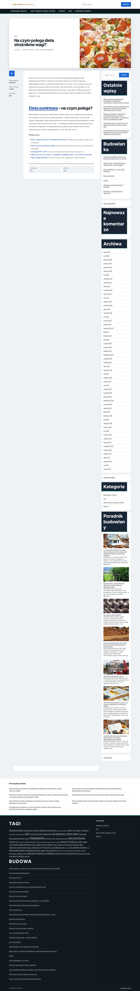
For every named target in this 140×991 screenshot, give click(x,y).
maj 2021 (106, 332)
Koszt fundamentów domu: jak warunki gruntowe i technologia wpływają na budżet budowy (115, 644)
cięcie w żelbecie (82, 830)
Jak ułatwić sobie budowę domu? (113, 676)
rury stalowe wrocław (77, 847)
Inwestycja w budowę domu (17, 919)
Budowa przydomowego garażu (18, 896)
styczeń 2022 (107, 320)
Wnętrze (62, 11)
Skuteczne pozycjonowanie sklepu (43, 145)
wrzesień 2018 (107, 404)
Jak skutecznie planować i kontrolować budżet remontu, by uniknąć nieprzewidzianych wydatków (115, 737)
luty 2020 (106, 339)
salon (88, 847)
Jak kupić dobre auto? (39, 151)
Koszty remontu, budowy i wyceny (43, 11)
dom (27, 833)
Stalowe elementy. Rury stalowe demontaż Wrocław (24, 946)
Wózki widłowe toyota (15, 910)
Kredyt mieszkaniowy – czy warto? (19, 960)
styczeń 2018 (107, 434)
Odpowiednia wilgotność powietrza (19, 882)
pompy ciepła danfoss (21, 845)
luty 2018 (106, 431)
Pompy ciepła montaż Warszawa (63, 845)
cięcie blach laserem (62, 830)
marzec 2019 (107, 381)
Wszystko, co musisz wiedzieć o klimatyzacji (113, 192)
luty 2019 (106, 385)
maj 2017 (106, 465)
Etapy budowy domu (15, 877)
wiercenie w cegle (84, 853)
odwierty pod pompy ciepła (43, 842)
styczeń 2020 (107, 343)
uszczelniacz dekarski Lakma (18, 853)
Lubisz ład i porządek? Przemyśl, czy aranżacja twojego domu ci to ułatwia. (115, 157)
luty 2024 (106, 297)
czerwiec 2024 (107, 290)
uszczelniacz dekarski (80, 850)
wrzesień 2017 (107, 450)
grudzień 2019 (107, 347)
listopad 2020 (107, 336)
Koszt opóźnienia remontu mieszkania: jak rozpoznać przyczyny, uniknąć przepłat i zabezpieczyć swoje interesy (116, 132)
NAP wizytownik (109, 203)
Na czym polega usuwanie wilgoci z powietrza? (22, 965)
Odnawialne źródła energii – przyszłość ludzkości (23, 937)
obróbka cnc (13, 842)
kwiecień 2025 (107, 271)
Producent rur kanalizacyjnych (53, 848)
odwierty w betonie (55, 842)
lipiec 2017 (106, 457)
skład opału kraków (17, 850)
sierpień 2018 (107, 408)
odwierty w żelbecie (68, 842)
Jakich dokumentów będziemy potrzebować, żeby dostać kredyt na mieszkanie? (32, 969)
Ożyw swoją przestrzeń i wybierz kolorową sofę (23, 974)
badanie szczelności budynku (28, 830)
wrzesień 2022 (107, 313)
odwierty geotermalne (31, 842)
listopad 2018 (107, 396)
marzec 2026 (107, 263)
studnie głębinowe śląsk (52, 850)
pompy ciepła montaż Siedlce (41, 845)
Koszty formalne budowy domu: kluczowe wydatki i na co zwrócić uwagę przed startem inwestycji (99, 802)
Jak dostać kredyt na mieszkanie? (18, 891)
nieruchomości (76, 838)
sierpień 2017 (107, 453)
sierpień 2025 (107, 267)
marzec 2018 (107, 427)
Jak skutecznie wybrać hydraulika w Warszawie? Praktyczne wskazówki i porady (32, 914)
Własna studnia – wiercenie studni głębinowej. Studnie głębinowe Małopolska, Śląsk (113, 585)
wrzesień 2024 (107, 278)
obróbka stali (22, 842)
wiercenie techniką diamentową (66, 853)
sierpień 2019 (107, 362)
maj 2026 (106, 256)
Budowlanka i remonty (19, 11)
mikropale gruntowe (62, 838)
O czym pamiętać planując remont (19, 933)
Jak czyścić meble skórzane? (112, 615)
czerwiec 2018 (107, 415)
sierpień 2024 (107, 282)
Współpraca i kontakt (83, 11)
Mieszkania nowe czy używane (17, 923)
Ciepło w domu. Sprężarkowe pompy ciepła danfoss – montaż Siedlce (114, 164)
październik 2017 (108, 446)
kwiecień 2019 (107, 377)
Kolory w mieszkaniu (15, 942)
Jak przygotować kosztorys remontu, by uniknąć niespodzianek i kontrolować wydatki (115, 704)
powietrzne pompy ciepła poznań (29, 848)
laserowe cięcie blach (66, 833)
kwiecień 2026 (107, 259)
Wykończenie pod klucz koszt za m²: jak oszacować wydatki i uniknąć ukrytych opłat (115, 125)
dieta (65, 170)
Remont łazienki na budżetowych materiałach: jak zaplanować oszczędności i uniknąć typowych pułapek (116, 101)
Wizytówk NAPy (109, 477)
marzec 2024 (107, 294)
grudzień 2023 (107, 301)
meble (27, 838)
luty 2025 (106, 275)
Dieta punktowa (43, 108)
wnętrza (27, 856)
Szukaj (126, 4)
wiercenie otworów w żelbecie (41, 853)
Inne (70, 11)
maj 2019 (106, 374)
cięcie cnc (71, 830)
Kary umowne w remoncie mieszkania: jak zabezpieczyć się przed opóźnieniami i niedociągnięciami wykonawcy (116, 108)
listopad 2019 (107, 351)
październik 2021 (108, 328)
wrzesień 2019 (107, 358)
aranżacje (13, 830)
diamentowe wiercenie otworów (16, 834)
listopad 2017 (107, 442)
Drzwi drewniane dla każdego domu (19, 873)
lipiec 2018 (106, 412)
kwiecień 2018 (107, 423)
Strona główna (126, 988)
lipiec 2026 (106, 252)
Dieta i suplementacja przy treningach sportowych (49, 139)
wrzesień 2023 (107, 305)
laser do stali (49, 834)
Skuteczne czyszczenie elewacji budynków (113, 186)
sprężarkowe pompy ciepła (35, 850)
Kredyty (105, 180)
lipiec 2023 (106, 309)
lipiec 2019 (106, 366)
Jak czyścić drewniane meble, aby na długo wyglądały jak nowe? (27, 887)
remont (66, 847)
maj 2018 (106, 419)
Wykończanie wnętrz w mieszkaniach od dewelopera (24, 905)
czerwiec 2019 (107, 370)
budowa (43, 830)
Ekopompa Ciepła (36, 834)
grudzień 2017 (107, 438)
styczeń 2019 (107, 389)
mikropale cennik (50, 838)
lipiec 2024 (106, 286)
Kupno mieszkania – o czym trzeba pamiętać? (114, 170)
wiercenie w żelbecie (16, 856)
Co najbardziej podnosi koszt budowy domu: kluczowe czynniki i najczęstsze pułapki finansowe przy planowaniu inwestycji (115, 552)
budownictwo (52, 830)
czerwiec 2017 (107, 461)
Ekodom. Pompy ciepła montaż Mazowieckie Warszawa (25, 979)
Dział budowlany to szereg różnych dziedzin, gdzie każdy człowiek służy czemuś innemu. (34, 868)
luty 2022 (106, 316)
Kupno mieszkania (108, 176)
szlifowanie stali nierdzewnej (67, 850)
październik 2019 (108, 355)
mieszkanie (37, 838)
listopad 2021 (107, 324)
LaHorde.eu (107, 758)
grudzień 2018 (107, 393)
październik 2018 (108, 400)
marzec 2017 (107, 469)
